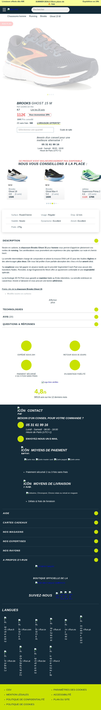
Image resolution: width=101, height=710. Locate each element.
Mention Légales (17, 694)
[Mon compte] (91, 9)
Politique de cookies (20, 704)
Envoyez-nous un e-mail (42, 438)
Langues (10, 610)
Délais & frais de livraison (41, 501)
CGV (8, 689)
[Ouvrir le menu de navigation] (4, 9)
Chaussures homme (16, 16)
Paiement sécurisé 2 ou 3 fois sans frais (47, 472)
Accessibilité (62, 694)
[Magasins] (86, 9)
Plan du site (62, 699)
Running (33, 16)
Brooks (43, 16)
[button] (26, 348)
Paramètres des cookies (70, 689)
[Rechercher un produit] (66, 9)
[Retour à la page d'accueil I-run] (13, 9)
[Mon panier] (96, 9)
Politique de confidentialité (25, 699)
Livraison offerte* (48, 123)
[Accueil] (3, 16)
